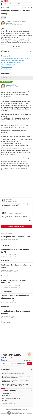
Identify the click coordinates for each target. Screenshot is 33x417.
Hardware (13, 4)
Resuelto (10, 14)
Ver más (17, 46)
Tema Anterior (6, 7)
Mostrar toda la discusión (15, 226)
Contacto (19, 409)
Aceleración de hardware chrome (11, 63)
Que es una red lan (6, 67)
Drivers (20, 4)
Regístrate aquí (9, 408)
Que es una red (6, 395)
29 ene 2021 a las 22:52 (16, 24)
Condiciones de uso (22, 408)
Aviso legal (25, 409)
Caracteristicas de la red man (10, 403)
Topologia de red (6, 393)
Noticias (4, 360)
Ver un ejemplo (28, 360)
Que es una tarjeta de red (8, 65)
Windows (3, 17)
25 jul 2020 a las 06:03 (11, 201)
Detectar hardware (6, 69)
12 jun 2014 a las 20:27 (12, 87)
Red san (4, 400)
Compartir (6, 51)
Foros (6, 4)
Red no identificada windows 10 (11, 398)
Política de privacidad (11, 409)
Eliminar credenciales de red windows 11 (13, 60)
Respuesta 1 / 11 (6, 78)
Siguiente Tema (26, 7)
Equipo (15, 408)
